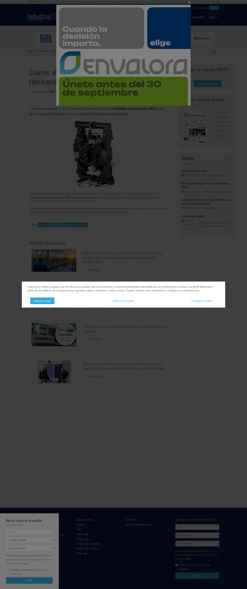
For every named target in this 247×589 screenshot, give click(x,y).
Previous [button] (29, 38)
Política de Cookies (123, 300)
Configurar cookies (202, 300)
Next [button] (217, 38)
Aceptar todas (42, 300)
